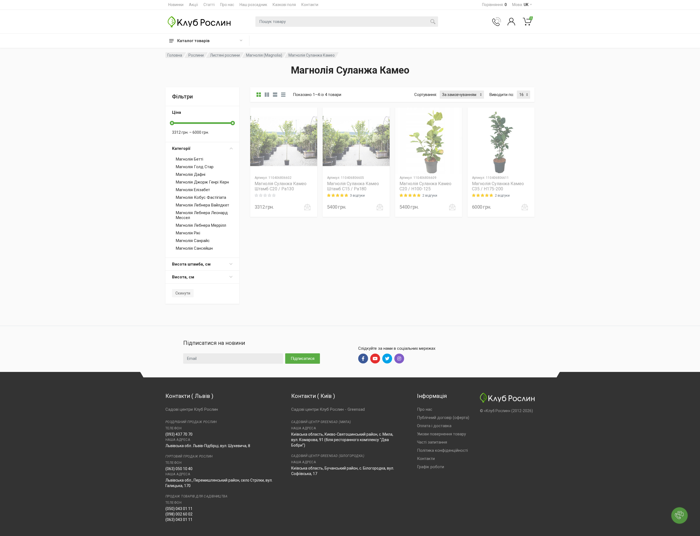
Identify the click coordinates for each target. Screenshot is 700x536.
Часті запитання (432, 442)
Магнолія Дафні (190, 174)
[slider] (172, 123)
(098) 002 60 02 (178, 514)
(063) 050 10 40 (178, 469)
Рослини (196, 55)
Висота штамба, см (191, 264)
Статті (209, 5)
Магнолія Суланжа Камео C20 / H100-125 (425, 186)
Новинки (175, 5)
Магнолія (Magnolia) (264, 55)
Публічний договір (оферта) (443, 417)
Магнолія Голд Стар (195, 166)
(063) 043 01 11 (178, 519)
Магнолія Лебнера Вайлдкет (202, 205)
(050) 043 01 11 (178, 508)
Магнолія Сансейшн (194, 248)
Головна (174, 55)
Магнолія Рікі (188, 233)
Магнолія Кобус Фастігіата (201, 197)
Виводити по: (501, 94)
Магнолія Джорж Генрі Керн (202, 182)
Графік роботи (430, 466)
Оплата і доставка (434, 425)
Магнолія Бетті (189, 159)
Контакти (309, 5)
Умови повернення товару (441, 434)
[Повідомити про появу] (307, 207)
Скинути (182, 293)
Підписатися (302, 358)
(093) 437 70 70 (178, 434)
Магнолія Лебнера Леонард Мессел (202, 215)
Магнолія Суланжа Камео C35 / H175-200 (498, 186)
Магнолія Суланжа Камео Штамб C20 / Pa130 (281, 186)
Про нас (227, 5)
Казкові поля (284, 5)
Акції (193, 5)
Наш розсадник (253, 5)
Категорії (181, 148)
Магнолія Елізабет (193, 189)
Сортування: (425, 94)
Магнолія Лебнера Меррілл (201, 225)
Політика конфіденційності (442, 450)
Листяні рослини (225, 55)
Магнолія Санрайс (193, 240)
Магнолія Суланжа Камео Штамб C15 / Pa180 (353, 186)
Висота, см (183, 277)
